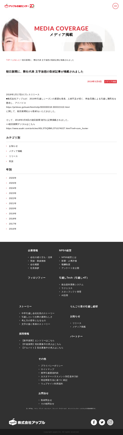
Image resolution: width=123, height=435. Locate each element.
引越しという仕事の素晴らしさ (37, 317)
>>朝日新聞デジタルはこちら (20, 124)
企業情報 (33, 250)
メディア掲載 (110, 82)
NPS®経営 (65, 250)
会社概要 (34, 264)
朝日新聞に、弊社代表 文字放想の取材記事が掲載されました (45, 71)
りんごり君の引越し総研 (84, 306)
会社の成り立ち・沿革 (41, 257)
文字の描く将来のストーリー (36, 324)
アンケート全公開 (70, 268)
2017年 (12, 224)
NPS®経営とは (69, 257)
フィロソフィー (37, 278)
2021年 (12, 203)
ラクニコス (67, 288)
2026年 (12, 178)
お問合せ (44, 393)
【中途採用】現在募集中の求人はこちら (41, 344)
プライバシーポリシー (52, 366)
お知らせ (16, 60)
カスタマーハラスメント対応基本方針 (59, 376)
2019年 (12, 213)
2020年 (12, 208)
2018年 (12, 218)
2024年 (12, 188)
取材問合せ (46, 400)
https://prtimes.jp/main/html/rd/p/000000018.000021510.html (38, 107)
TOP (8, 60)
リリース (13, 156)
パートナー (76, 336)
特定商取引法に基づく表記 (54, 380)
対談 (11, 161)
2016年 (12, 229)
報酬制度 (66, 264)
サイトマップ (47, 369)
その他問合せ (47, 404)
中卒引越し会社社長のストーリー (38, 313)
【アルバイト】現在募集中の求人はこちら (42, 348)
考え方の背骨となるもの (34, 320)
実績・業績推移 (38, 261)
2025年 (12, 183)
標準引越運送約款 (50, 373)
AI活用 (65, 295)
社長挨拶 (34, 268)
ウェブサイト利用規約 (52, 384)
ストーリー (25, 306)
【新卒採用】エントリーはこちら (38, 340)
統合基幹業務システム (73, 284)
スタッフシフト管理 (71, 292)
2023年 (12, 193)
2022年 (12, 198)
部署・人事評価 (69, 261)
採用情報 (24, 334)
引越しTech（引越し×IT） (74, 278)
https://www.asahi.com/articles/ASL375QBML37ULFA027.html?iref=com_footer (47, 128)
